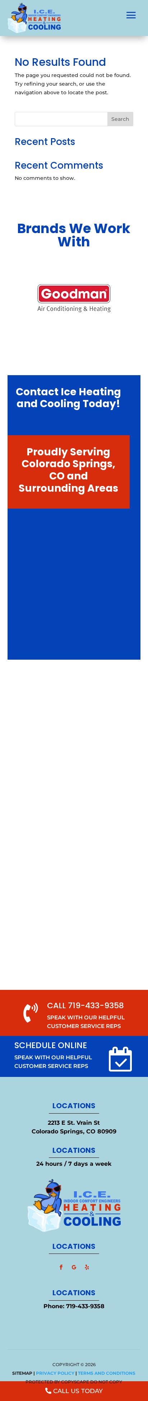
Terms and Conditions (106, 1373)
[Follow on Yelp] (87, 1267)
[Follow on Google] (74, 1267)
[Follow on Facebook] (61, 1267)
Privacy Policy (55, 1373)
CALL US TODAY (78, 1391)
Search (120, 119)
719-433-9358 (85, 1306)
